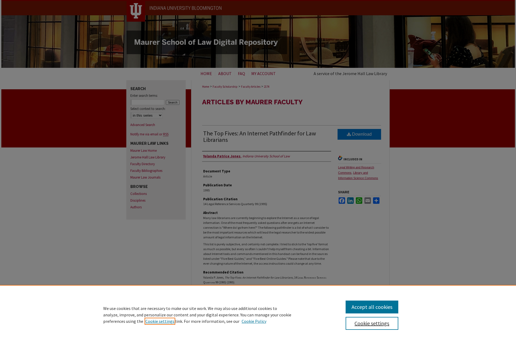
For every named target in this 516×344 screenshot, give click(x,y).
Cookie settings (159, 321)
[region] (258, 314)
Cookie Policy (254, 321)
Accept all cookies (372, 307)
